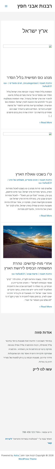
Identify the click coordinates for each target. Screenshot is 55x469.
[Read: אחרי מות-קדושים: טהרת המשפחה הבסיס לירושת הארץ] (27, 241)
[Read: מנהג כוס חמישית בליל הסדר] (27, 58)
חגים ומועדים (16, 83)
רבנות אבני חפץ (34, 6)
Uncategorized (30, 83)
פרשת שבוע (32, 274)
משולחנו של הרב (16, 180)
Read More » (45, 122)
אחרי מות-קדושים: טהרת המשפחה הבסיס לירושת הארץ (28, 265)
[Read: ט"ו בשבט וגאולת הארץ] (27, 150)
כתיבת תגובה (46, 83)
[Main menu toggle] (6, 6)
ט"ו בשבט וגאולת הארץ (34, 174)
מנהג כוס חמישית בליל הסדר (29, 77)
